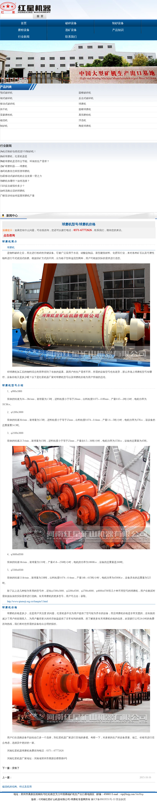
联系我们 (71, 36)
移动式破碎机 (7, 103)
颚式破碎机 (6, 92)
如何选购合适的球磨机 (12, 190)
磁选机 (4, 120)
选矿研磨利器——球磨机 (13, 166)
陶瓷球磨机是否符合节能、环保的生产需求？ (24, 161)
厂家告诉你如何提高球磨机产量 (17, 195)
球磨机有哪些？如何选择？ (15, 180)
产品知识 (118, 30)
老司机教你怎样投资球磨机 (15, 171)
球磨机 (82, 103)
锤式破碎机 (6, 98)
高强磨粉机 (85, 114)
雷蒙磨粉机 (6, 114)
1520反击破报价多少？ (12, 185)
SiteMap (139, 794)
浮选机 (82, 120)
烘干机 (4, 109)
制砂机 (4, 125)
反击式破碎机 (86, 98)
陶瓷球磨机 (85, 125)
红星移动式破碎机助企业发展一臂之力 (21, 176)
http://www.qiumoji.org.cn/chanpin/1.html (27, 601)
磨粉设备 (23, 30)
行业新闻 (23, 36)
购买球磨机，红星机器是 (13, 156)
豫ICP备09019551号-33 (103, 799)
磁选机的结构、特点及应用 (17, 786)
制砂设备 (118, 23)
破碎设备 (71, 23)
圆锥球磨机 (85, 109)
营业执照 (121, 799)
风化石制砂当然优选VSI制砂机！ (18, 151)
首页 (24, 23)
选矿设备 (71, 30)
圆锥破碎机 (85, 92)
